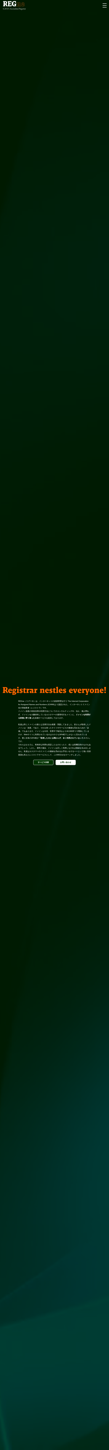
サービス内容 (43, 762)
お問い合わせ (65, 762)
